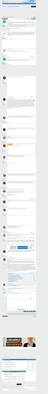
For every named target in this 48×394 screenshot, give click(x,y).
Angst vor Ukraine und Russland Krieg (10, 377)
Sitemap (29, 389)
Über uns (11, 389)
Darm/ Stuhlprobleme (7, 360)
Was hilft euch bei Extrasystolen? (9, 362)
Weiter (34, 311)
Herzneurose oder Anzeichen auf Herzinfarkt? (11, 372)
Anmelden (34, 3)
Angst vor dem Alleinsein (8, 17)
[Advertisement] (21, 168)
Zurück (25, 311)
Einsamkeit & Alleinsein (15, 382)
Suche (13, 3)
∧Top (46, 393)
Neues (6, 3)
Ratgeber (16, 3)
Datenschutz (16, 389)
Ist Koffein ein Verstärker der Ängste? (10, 364)
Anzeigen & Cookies (20, 389)
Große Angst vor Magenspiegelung (9, 366)
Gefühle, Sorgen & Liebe (9, 382)
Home (3, 3)
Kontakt (9, 389)
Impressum (13, 389)
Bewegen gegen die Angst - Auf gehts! (10, 379)
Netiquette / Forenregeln (25, 389)
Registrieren (30, 3)
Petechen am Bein (7, 367)
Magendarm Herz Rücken (8, 374)
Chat (19, 3)
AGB (22, 389)
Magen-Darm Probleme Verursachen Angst (11, 376)
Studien (26, 3)
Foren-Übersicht (4, 382)
